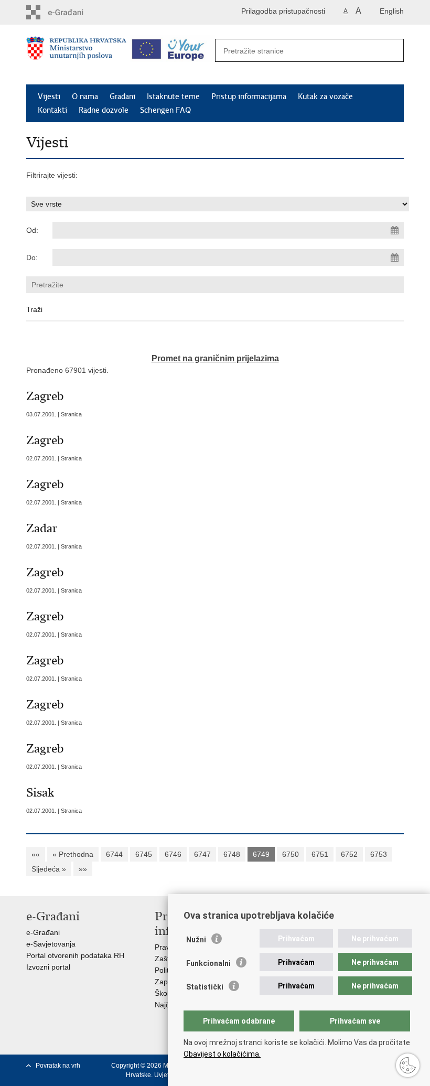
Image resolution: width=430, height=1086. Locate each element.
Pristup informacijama (248, 96)
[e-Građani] (71, 12)
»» (83, 869)
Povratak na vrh (58, 1065)
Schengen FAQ (165, 110)
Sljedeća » (48, 869)
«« (35, 854)
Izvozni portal (48, 967)
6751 (319, 854)
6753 (378, 854)
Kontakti (52, 110)
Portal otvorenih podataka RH (75, 955)
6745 (143, 854)
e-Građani (43, 932)
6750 (290, 854)
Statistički (204, 987)
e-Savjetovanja (51, 944)
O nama (85, 96)
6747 (202, 854)
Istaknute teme (173, 96)
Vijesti (49, 96)
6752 (349, 854)
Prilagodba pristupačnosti (283, 11)
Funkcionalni (208, 963)
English (392, 11)
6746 (173, 854)
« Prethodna (72, 854)
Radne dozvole (103, 110)
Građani (122, 96)
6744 (114, 854)
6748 (231, 854)
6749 (261, 854)
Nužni (196, 940)
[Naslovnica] (76, 55)
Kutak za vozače (325, 96)
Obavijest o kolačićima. (222, 1054)
